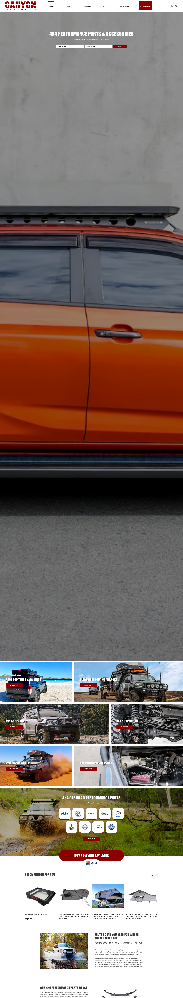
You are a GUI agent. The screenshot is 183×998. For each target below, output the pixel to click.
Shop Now (14, 685)
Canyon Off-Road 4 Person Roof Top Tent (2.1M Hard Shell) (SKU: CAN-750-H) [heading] (74, 916)
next (156, 875)
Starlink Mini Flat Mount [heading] (37, 914)
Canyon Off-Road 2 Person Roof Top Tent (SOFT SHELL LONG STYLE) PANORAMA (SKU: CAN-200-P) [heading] (108, 916)
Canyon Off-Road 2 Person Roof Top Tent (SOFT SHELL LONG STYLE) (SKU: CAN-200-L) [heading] (142, 916)
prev (152, 875)
